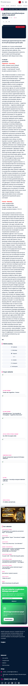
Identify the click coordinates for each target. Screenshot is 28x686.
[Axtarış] (23, 2)
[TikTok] (8, 683)
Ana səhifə (5, 658)
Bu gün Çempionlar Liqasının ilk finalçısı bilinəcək (13, 457)
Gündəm (3, 5)
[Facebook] (5, 683)
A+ (6, 21)
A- (3, 21)
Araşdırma (19, 5)
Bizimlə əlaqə (5, 665)
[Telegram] (18, 683)
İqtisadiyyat (13, 5)
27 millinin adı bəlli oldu (9, 502)
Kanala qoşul (8, 619)
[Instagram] (2, 683)
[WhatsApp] (15, 683)
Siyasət (7, 5)
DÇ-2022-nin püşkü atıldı (9, 436)
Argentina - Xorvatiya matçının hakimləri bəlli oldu (14, 480)
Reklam (4, 663)
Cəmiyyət (25, 5)
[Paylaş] (9, 22)
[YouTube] (12, 683)
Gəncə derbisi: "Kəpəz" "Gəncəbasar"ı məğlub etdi (17, 9)
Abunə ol (14, 601)
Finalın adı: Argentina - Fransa (11, 392)
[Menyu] (26, 2)
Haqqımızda (5, 660)
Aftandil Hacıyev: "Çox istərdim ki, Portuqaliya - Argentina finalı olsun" (12, 414)
